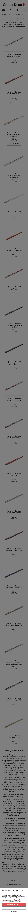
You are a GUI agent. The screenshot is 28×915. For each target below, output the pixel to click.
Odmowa (14, 911)
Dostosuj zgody (14, 908)
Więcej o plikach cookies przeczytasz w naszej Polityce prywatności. (11, 901)
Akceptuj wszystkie (14, 904)
